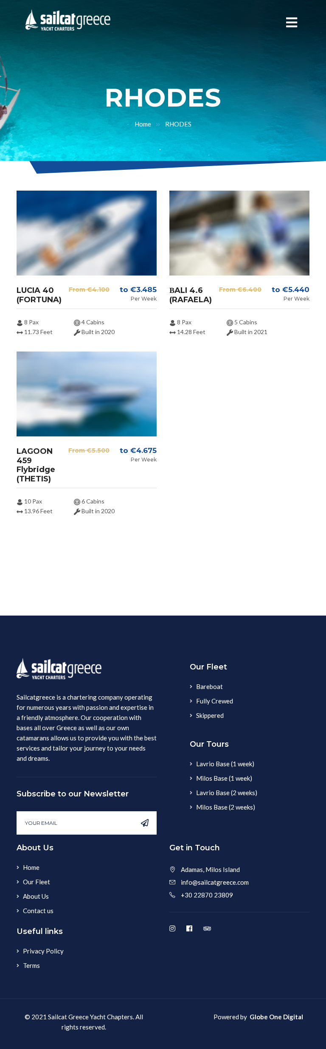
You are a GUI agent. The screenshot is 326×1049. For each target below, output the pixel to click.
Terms (31, 965)
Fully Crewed (214, 701)
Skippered (210, 715)
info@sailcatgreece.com (215, 882)
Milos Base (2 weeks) (225, 807)
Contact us (38, 910)
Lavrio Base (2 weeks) (226, 792)
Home (143, 124)
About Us (36, 896)
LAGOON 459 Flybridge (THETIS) (36, 465)
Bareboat (209, 686)
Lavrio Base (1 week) (225, 764)
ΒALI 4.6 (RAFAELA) (190, 295)
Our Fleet (36, 882)
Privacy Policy (43, 951)
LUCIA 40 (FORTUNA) (39, 295)
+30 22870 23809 (207, 895)
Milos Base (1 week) (224, 778)
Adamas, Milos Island (210, 869)
